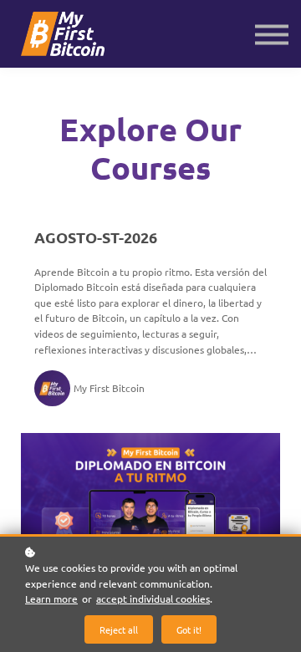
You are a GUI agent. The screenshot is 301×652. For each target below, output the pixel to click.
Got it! (189, 629)
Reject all (118, 629)
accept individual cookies (153, 598)
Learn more (51, 598)
